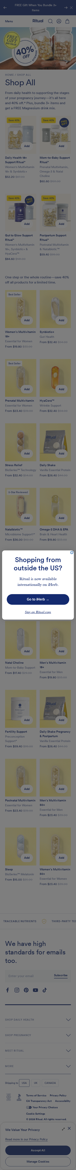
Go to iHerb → (38, 599)
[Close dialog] (72, 552)
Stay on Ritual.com (38, 612)
